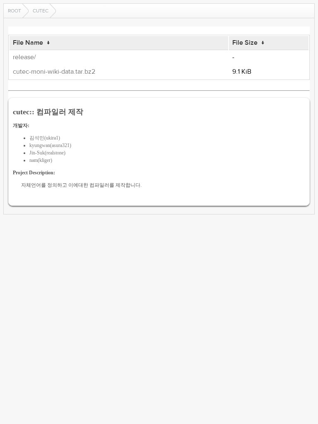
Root (14, 10)
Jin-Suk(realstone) (47, 153)
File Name (28, 43)
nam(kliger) (40, 160)
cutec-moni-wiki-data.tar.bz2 (54, 71)
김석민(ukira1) (44, 138)
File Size (245, 43)
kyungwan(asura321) (50, 145)
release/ (24, 57)
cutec (40, 10)
